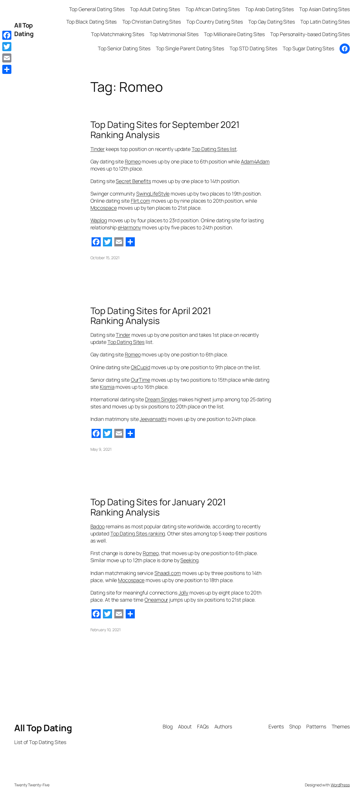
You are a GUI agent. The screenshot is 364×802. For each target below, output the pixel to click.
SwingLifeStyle (153, 193)
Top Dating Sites (125, 341)
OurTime (140, 379)
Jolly (184, 592)
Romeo (133, 161)
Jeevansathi (153, 418)
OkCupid (140, 367)
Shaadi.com (167, 573)
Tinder (97, 149)
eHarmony (129, 227)
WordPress (340, 785)
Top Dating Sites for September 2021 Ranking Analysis (165, 130)
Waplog (98, 220)
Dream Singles (161, 399)
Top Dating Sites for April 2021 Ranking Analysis (150, 316)
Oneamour (156, 599)
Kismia (107, 386)
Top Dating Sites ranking (137, 533)
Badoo (97, 526)
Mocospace (103, 207)
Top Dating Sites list (214, 149)
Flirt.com (140, 200)
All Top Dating (23, 29)
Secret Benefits (133, 181)
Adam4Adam (255, 161)
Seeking (189, 560)
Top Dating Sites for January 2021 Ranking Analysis (158, 507)
